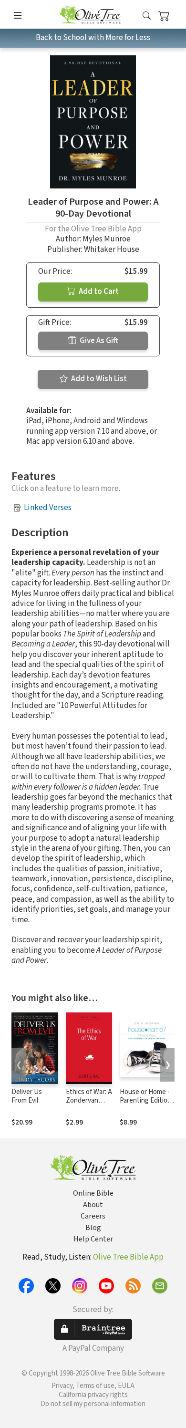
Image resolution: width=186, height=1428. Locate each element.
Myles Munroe (107, 239)
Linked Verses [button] (48, 507)
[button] (147, 16)
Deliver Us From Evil (26, 1096)
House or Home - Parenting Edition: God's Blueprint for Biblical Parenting (148, 1105)
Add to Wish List (98, 379)
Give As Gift (98, 340)
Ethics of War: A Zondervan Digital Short (89, 1101)
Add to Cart (98, 291)
